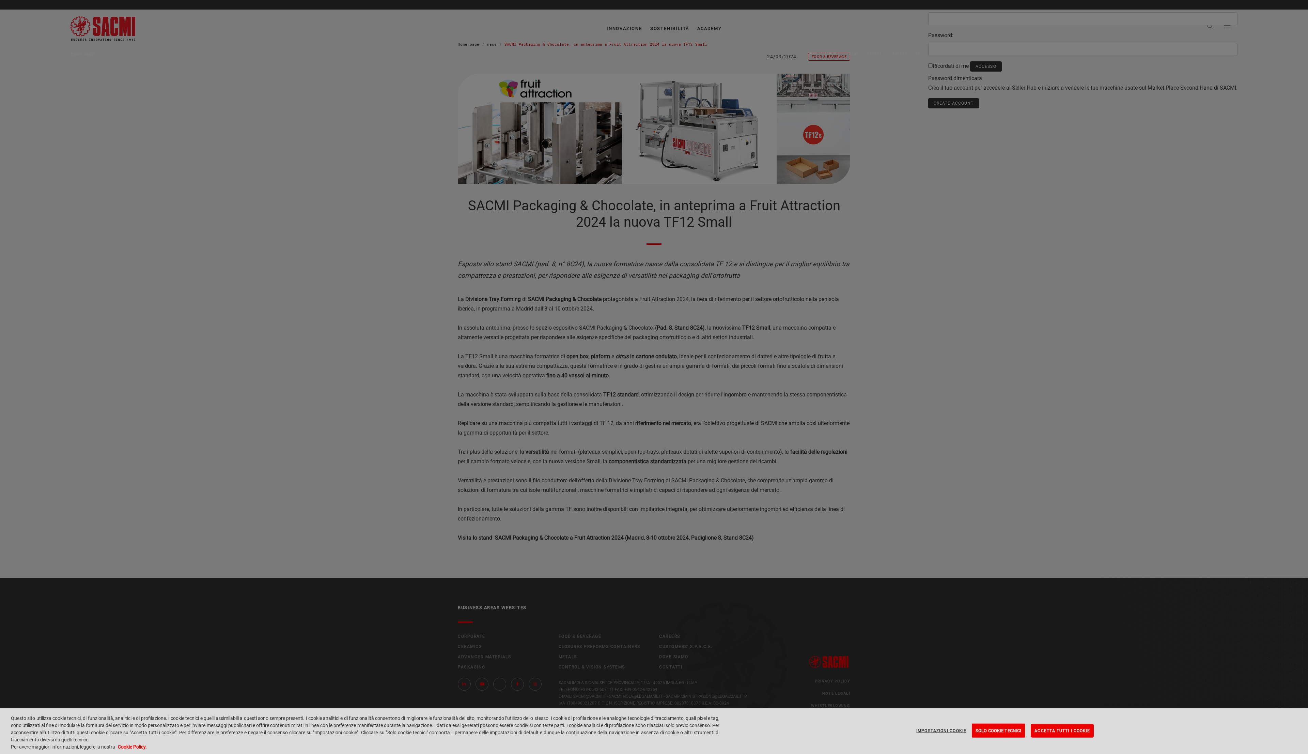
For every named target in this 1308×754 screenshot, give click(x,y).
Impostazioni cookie (941, 730)
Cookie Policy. (132, 747)
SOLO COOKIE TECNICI (998, 730)
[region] (654, 731)
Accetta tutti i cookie (1062, 730)
